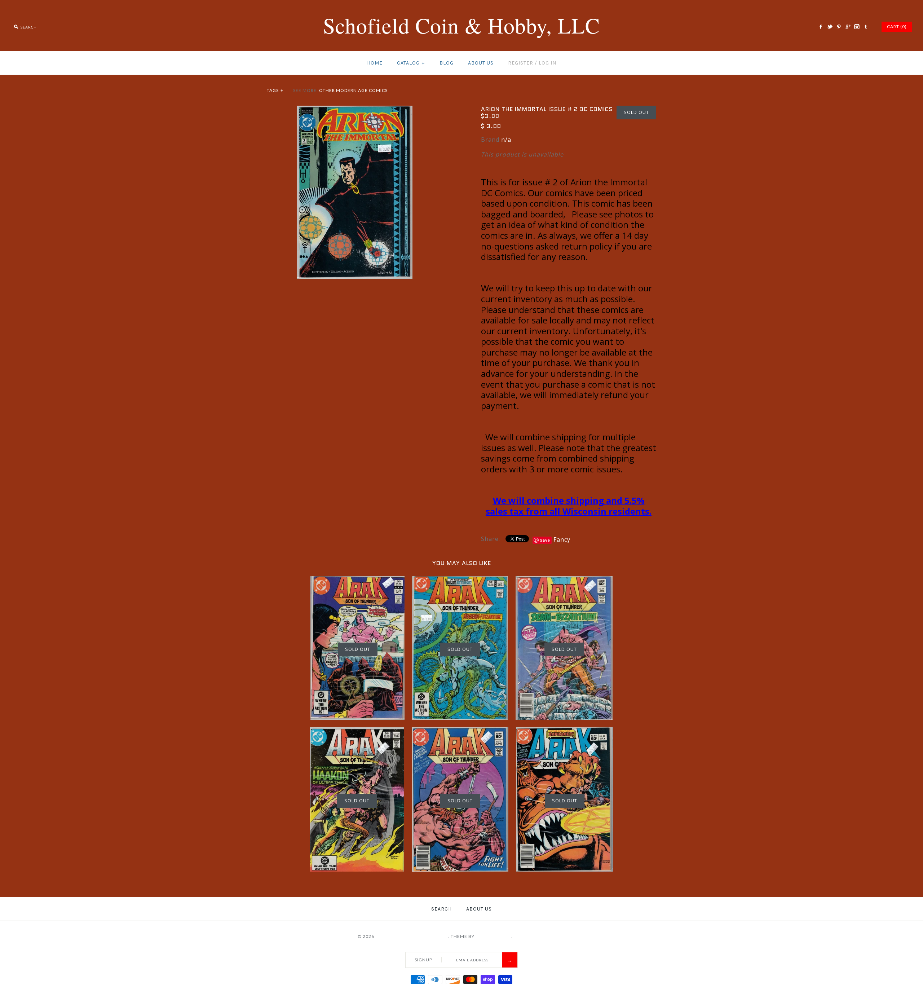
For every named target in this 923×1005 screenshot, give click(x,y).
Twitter (830, 27)
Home (375, 63)
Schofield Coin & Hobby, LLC (411, 936)
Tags (275, 90)
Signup (423, 959)
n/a (506, 140)
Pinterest (839, 27)
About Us (481, 63)
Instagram (857, 27)
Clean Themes (493, 936)
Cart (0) (897, 26)
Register (520, 63)
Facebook (821, 27)
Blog (447, 63)
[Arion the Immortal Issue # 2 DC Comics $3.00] (354, 110)
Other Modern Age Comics (353, 90)
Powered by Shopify (540, 936)
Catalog (411, 63)
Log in (547, 63)
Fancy (561, 539)
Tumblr (866, 27)
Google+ (848, 27)
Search (441, 909)
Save (545, 540)
